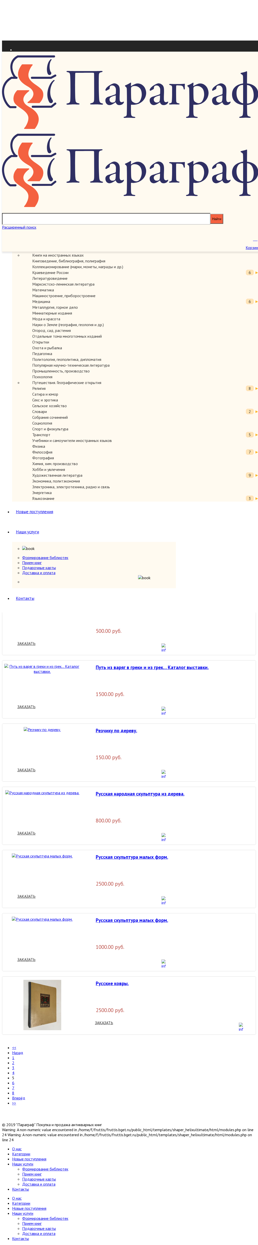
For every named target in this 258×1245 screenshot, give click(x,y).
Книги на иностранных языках (58, 255)
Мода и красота (46, 318)
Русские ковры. (112, 983)
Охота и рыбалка (47, 347)
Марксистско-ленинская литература (63, 284)
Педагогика (42, 353)
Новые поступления (34, 511)
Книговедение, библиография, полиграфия (68, 260)
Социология (42, 423)
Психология (42, 376)
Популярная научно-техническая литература (71, 365)
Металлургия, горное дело (55, 307)
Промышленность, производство (61, 370)
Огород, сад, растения (51, 330)
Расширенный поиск (19, 227)
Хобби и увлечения (48, 469)
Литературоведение (50, 278)
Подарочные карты (39, 567)
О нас (17, 1148)
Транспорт (41, 434)
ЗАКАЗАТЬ (26, 643)
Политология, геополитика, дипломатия (66, 359)
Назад (17, 1052)
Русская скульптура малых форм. (132, 857)
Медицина (41, 301)
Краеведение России (50, 272)
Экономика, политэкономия (56, 480)
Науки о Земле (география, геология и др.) (68, 324)
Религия (39, 388)
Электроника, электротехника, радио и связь (71, 486)
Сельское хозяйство (49, 405)
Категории (21, 1153)
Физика (38, 446)
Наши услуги (27, 532)
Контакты (25, 598)
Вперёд (18, 1097)
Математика (43, 289)
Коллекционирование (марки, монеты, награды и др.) (77, 266)
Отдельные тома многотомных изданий (67, 336)
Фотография (43, 457)
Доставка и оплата (38, 572)
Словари (39, 411)
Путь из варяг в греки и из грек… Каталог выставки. (152, 667)
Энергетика (42, 492)
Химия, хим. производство (55, 463)
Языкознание (43, 498)
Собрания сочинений (50, 417)
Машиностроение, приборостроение (63, 295)
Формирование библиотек (45, 557)
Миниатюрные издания (52, 313)
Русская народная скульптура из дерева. (140, 793)
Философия (42, 452)
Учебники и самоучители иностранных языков (72, 440)
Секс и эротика (45, 399)
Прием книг (32, 562)
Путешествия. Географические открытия (66, 382)
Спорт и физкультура (50, 428)
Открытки (40, 341)
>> (14, 1102)
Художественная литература (57, 475)
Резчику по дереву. (116, 730)
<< (14, 1047)
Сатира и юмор (45, 394)
